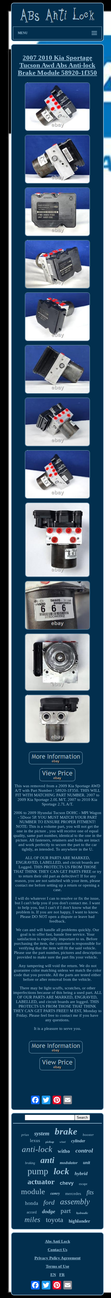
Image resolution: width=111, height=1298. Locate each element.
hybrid (81, 1173)
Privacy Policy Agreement (57, 1258)
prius (25, 1135)
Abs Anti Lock (57, 1241)
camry (55, 1193)
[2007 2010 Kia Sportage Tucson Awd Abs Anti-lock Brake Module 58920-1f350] (57, 107)
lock (61, 1171)
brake (66, 1131)
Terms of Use (57, 1266)
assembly (75, 1201)
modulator (69, 1163)
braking (30, 1163)
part (66, 1210)
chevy (67, 1183)
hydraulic (82, 1213)
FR (62, 1275)
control (84, 1150)
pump (37, 1171)
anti (47, 1160)
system (41, 1133)
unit (86, 1162)
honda (31, 1203)
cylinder (78, 1141)
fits (90, 1192)
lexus (35, 1140)
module (33, 1191)
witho (64, 1151)
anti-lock (37, 1149)
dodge (48, 1211)
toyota (54, 1220)
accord (32, 1212)
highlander (79, 1221)
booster (88, 1135)
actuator (40, 1181)
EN (53, 1275)
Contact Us (57, 1250)
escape (83, 1184)
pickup (50, 1141)
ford (49, 1202)
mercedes (73, 1193)
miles (32, 1220)
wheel (63, 1141)
